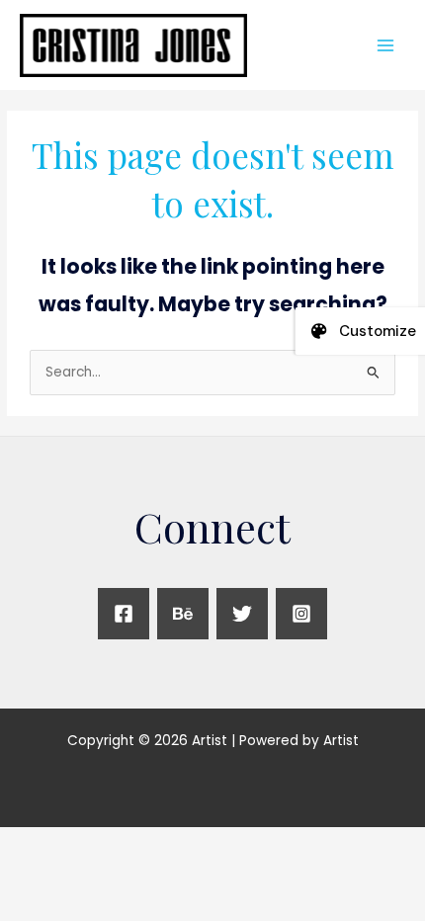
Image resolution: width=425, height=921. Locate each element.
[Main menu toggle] (386, 45)
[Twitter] (242, 613)
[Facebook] (123, 613)
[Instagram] (301, 613)
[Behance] (183, 613)
